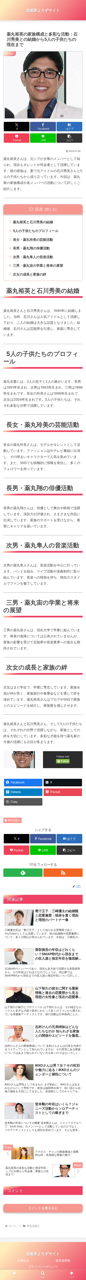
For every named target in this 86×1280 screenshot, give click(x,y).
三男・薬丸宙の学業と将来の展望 (38, 265)
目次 (39, 209)
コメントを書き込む (43, 1208)
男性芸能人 (14, 820)
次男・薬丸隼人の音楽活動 (33, 257)
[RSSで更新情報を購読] (63, 872)
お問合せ (23, 1260)
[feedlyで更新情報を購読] (23, 872)
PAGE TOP (79, 1238)
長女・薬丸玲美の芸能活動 (33, 239)
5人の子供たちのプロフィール (35, 231)
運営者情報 (63, 1260)
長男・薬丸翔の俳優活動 (31, 248)
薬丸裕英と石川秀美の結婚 (33, 222)
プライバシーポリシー (43, 1266)
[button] (69, 138)
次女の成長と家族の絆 (29, 274)
